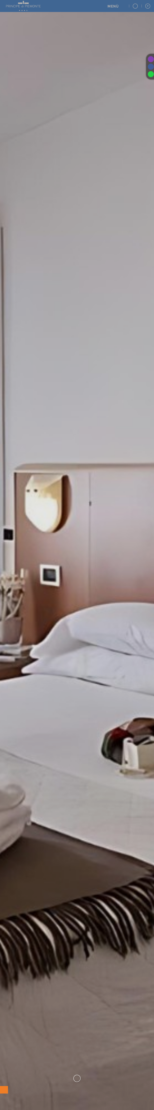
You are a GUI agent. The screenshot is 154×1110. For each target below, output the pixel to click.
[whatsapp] (150, 74)
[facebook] (150, 67)
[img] (77, 555)
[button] (116, 6)
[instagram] (150, 59)
